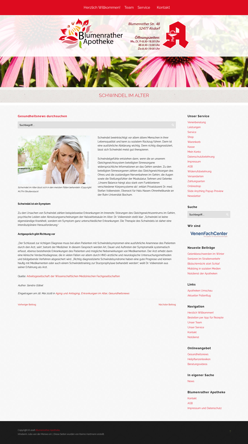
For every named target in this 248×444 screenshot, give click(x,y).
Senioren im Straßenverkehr (204, 258)
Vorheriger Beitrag (27, 304)
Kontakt (163, 7)
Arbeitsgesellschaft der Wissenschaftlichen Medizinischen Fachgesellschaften (73, 276)
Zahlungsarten (196, 181)
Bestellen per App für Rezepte (205, 317)
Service (144, 7)
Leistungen (194, 127)
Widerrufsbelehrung (200, 171)
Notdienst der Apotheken (202, 273)
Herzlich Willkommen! (102, 7)
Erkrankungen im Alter (94, 293)
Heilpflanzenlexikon (199, 359)
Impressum (194, 161)
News (191, 381)
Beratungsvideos (197, 364)
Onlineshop (194, 186)
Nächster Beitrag (167, 304)
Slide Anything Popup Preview (205, 191)
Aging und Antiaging (68, 293)
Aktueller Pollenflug (199, 295)
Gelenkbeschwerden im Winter (206, 253)
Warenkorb (194, 141)
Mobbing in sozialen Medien (204, 268)
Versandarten (196, 176)
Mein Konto (194, 151)
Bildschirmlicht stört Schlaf (204, 263)
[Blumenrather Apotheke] (124, 34)
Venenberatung (197, 122)
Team (129, 7)
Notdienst (193, 337)
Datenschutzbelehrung (201, 156)
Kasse (191, 146)
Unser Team (195, 322)
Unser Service (196, 327)
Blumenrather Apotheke (48, 430)
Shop (191, 137)
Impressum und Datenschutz (205, 408)
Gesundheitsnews (118, 293)
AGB (190, 166)
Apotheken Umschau (200, 290)
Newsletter (194, 196)
